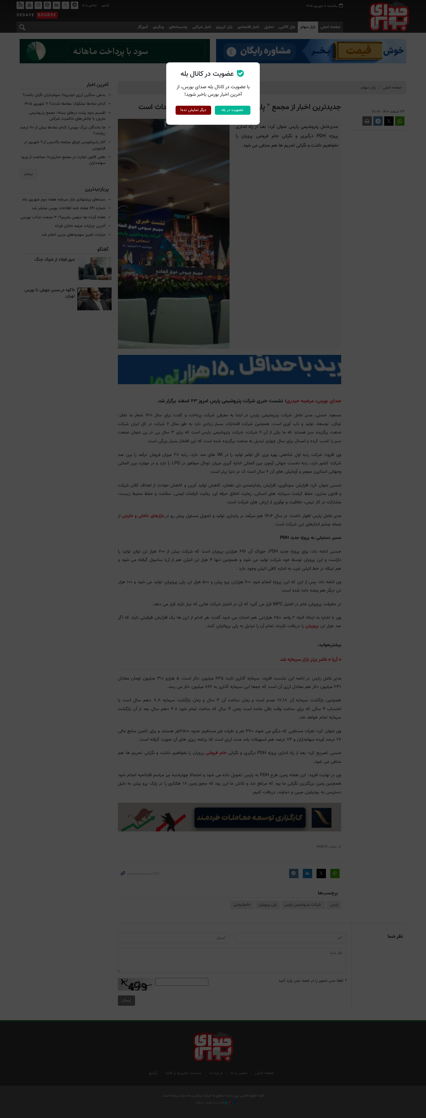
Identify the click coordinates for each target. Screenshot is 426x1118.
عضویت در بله (232, 110)
